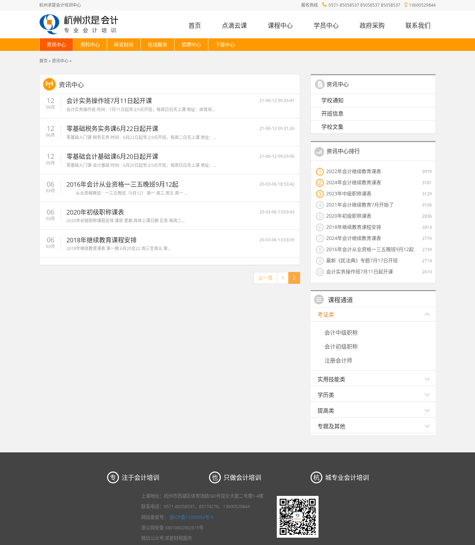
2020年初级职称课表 (95, 212)
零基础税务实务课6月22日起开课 (112, 128)
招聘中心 (191, 44)
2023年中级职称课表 (348, 193)
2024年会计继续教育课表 (353, 182)
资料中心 (90, 44)
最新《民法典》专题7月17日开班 (362, 260)
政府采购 (372, 25)
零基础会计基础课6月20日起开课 (112, 156)
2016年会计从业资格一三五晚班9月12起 (122, 184)
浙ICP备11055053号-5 (191, 517)
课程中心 (280, 25)
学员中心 (326, 25)
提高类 (325, 410)
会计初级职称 (341, 346)
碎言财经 (124, 44)
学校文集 (332, 127)
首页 (194, 25)
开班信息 (332, 113)
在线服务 (157, 44)
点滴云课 (234, 25)
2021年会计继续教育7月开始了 (360, 204)
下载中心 (225, 44)
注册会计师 (338, 360)
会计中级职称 (341, 332)
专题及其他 (331, 426)
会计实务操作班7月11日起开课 (109, 100)
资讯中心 (56, 44)
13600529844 (422, 5)
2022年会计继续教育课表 (353, 171)
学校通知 (332, 100)
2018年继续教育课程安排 (101, 240)
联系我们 (417, 25)
